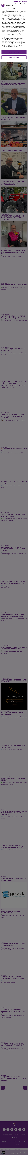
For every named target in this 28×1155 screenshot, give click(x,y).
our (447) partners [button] (9, 8)
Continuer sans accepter (20, 1)
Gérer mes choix (14, 57)
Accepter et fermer (14, 52)
